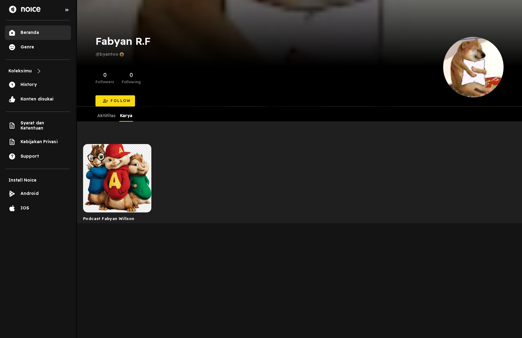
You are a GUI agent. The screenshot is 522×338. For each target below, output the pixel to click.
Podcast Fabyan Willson (108, 218)
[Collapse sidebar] (67, 10)
